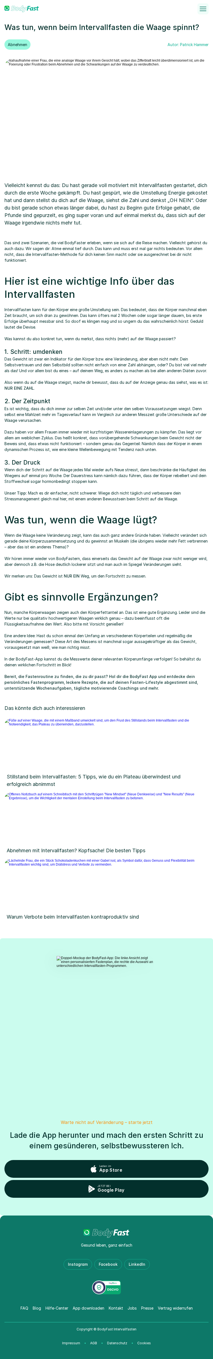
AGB (93, 1343)
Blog (37, 1308)
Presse (147, 1308)
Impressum (71, 1343)
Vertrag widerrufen (175, 1308)
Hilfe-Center (56, 1308)
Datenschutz (117, 1343)
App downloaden (88, 1308)
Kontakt (116, 1308)
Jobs (132, 1308)
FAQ (24, 1308)
